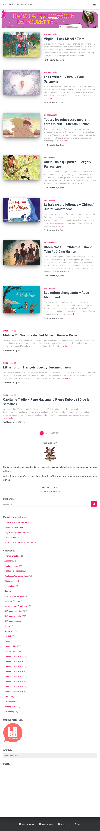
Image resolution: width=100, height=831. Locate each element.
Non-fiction (9, 631)
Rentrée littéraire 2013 (13, 656)
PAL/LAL (7, 636)
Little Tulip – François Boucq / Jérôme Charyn (37, 367)
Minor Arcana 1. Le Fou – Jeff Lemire (20, 542)
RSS (79, 824)
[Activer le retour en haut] (95, 826)
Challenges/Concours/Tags (16, 576)
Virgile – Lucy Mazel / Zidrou (65, 39)
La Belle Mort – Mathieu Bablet (17, 522)
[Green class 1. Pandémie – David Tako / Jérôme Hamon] (21, 252)
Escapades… (9, 586)
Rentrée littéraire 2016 (13, 671)
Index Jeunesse (28, 824)
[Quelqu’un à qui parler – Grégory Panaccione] (21, 167)
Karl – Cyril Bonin (11, 537)
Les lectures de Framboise (15, 606)
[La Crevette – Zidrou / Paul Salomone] (21, 82)
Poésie (7, 641)
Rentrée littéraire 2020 (13, 692)
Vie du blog (9, 712)
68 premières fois (12, 556)
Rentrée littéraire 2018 (13, 681)
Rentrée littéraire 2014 (13, 661)
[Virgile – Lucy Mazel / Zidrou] (21, 44)
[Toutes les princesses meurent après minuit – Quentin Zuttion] (21, 125)
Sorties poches (10, 702)
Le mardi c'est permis (13, 596)
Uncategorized (10, 707)
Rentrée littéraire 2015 (13, 666)
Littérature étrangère (13, 611)
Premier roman (11, 651)
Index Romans (48, 824)
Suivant (54, 433)
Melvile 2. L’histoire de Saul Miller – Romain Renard (41, 335)
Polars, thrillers (11, 646)
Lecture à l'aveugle (12, 601)
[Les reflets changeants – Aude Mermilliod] (21, 299)
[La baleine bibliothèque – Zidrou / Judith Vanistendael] (21, 210)
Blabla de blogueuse (13, 571)
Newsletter (66, 824)
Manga (7, 626)
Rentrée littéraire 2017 (13, 676)
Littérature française (13, 616)
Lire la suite (85, 56)
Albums (7, 561)
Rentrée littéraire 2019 (13, 687)
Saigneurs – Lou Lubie (13, 527)
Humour (7, 591)
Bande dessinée (50, 34)
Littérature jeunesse (12, 621)
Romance (8, 697)
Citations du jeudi (11, 581)
